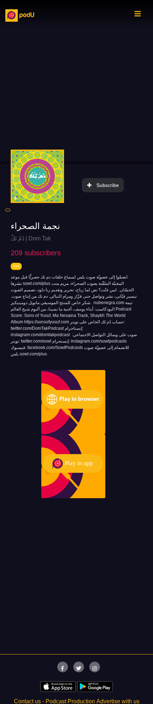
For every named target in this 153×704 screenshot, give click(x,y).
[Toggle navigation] (138, 16)
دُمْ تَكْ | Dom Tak (31, 238)
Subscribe (107, 185)
